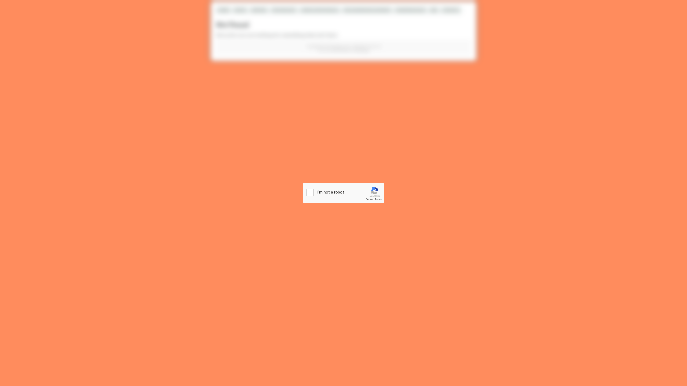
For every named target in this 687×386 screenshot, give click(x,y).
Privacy (369, 199)
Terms (378, 199)
